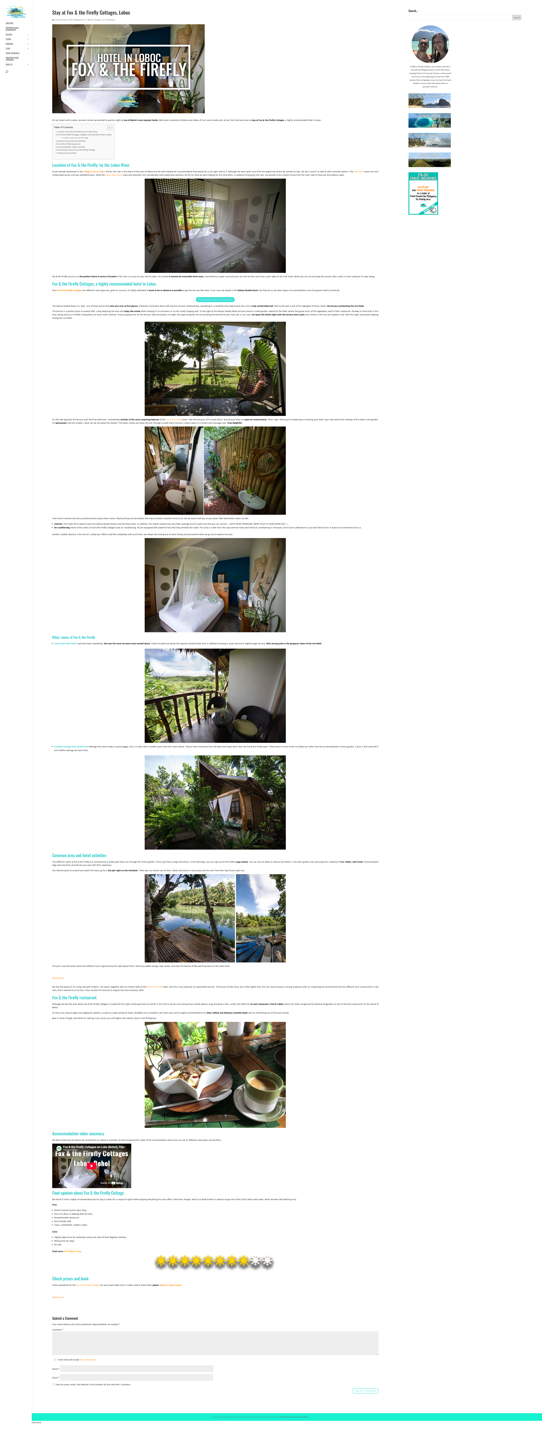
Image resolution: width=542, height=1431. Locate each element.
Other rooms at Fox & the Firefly (76, 138)
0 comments (109, 19)
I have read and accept (76, 1359)
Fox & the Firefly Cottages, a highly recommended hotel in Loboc (84, 134)
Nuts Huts (358, 171)
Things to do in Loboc (94, 171)
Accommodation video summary (71, 147)
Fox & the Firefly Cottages (69, 290)
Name (56, 1369)
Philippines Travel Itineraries (12, 59)
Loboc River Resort (114, 175)
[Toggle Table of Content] (108, 127)
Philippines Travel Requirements (12, 29)
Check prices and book (66, 153)
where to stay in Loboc (170, 1285)
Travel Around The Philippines (69, 19)
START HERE (9, 23)
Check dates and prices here (215, 299)
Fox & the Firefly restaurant (68, 144)
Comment (57, 1329)
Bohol (90, 19)
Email (55, 1377)
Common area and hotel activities (71, 141)
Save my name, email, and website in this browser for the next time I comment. (93, 1384)
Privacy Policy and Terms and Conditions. (294, 1417)
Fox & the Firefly (173, 419)
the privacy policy (88, 1359)
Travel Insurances (12, 53)
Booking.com (58, 978)
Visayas (97, 19)
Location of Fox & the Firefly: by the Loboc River (77, 131)
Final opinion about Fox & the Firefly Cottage (76, 150)
